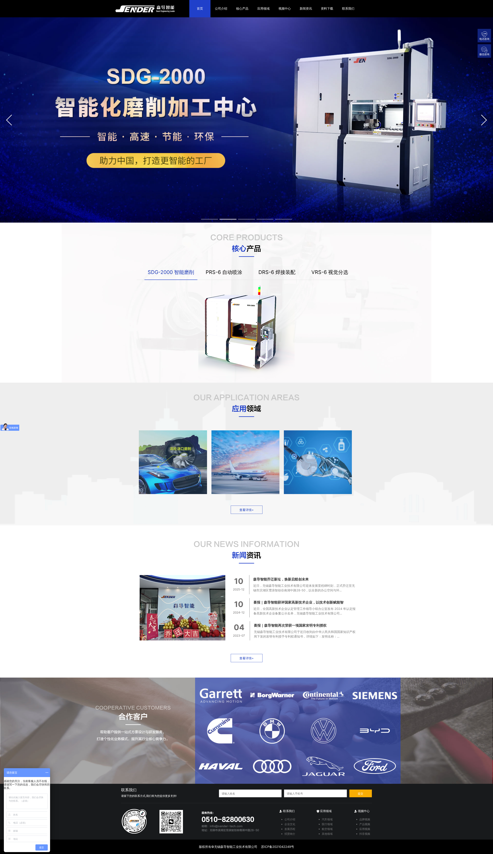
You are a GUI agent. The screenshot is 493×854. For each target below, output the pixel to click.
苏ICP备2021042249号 (277, 847)
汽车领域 (327, 819)
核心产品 (242, 8)
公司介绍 (221, 8)
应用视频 (364, 829)
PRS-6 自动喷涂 (224, 272)
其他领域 (327, 833)
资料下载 (327, 8)
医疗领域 (327, 824)
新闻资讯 (306, 8)
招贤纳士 (289, 833)
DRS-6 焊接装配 (276, 272)
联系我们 (348, 8)
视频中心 (284, 8)
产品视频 (364, 824)
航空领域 (327, 829)
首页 (200, 8)
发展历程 (289, 829)
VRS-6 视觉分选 (329, 272)
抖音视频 (364, 833)
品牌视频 (364, 819)
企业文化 (289, 824)
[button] (11, 119)
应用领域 (263, 8)
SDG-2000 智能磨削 (171, 272)
